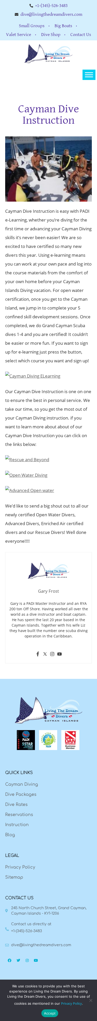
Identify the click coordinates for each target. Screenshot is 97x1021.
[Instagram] (52, 654)
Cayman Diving (21, 784)
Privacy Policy (20, 867)
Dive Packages (20, 794)
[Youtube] (59, 654)
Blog (10, 835)
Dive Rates (16, 804)
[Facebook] (37, 654)
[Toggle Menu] (89, 74)
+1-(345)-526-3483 (26, 931)
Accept (50, 1013)
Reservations (19, 814)
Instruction (17, 824)
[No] (90, 1000)
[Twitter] (45, 654)
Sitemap (14, 877)
